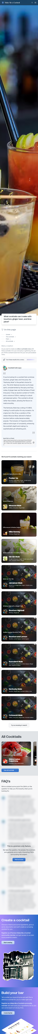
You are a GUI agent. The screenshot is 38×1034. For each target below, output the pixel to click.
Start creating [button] (8, 942)
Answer (5, 334)
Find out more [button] (19, 859)
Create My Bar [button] (8, 1013)
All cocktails (7, 341)
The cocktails (7, 337)
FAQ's (5, 339)
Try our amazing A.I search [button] (19, 725)
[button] (10, 770)
